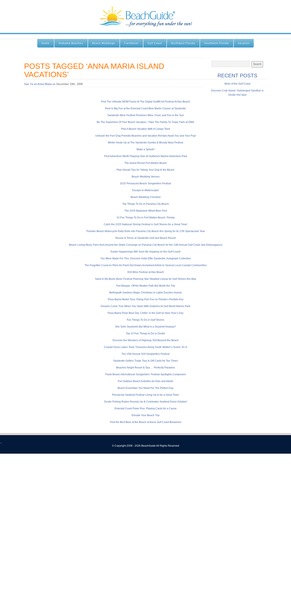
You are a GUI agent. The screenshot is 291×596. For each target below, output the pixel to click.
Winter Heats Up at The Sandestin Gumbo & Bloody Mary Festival (145, 142)
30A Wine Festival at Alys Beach (145, 272)
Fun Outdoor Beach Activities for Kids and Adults (145, 381)
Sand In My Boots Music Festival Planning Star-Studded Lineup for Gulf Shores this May (145, 278)
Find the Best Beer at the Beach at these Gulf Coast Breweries (145, 422)
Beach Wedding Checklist (145, 197)
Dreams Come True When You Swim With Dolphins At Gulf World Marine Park (145, 306)
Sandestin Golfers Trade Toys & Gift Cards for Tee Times (145, 360)
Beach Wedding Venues (146, 176)
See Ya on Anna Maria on (39, 84)
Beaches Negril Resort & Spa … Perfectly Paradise (145, 367)
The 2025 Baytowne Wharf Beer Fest (145, 210)
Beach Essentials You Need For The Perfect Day (145, 388)
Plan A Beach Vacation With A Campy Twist (145, 128)
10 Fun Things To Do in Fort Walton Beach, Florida (146, 217)
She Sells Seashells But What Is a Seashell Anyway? (145, 326)
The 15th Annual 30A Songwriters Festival (145, 353)
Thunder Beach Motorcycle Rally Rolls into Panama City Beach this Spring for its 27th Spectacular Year (145, 231)
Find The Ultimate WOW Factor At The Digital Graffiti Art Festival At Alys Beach (145, 101)
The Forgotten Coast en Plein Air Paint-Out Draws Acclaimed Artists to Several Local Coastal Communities (146, 265)
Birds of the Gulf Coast (237, 83)
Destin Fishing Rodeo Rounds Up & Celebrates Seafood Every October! (145, 401)
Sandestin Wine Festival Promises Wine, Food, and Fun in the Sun (145, 115)
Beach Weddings (103, 43)
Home (45, 43)
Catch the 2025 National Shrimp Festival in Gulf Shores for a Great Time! (145, 224)
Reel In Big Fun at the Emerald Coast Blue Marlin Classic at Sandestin (145, 108)
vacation (243, 43)
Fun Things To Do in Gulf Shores (145, 319)
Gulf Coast (155, 43)
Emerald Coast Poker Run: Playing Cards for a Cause (146, 408)
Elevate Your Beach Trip (146, 415)
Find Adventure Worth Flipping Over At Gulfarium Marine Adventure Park (145, 156)
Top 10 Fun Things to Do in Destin (145, 333)
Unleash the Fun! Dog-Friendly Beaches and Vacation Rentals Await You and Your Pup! (145, 135)
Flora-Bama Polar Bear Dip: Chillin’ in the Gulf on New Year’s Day (145, 313)
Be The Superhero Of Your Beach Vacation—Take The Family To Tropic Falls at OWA (145, 122)
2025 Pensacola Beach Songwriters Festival (145, 183)
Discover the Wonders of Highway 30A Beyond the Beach (145, 340)
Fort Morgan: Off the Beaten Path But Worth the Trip (145, 285)
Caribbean (131, 43)
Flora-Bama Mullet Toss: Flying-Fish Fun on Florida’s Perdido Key (145, 299)
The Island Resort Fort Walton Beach (145, 163)
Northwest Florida (183, 43)
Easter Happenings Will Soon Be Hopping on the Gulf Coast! (145, 251)
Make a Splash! (145, 149)
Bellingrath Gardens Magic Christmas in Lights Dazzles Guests (145, 292)
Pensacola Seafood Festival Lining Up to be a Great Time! (145, 394)
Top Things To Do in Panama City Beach (145, 203)
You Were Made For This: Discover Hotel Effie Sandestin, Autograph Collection (145, 258)
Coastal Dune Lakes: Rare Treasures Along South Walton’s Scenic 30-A (145, 347)
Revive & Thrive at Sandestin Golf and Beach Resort (145, 238)
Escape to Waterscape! (145, 190)
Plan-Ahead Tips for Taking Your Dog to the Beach (145, 169)
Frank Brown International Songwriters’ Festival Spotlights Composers (145, 374)
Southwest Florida (216, 43)
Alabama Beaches (71, 43)
